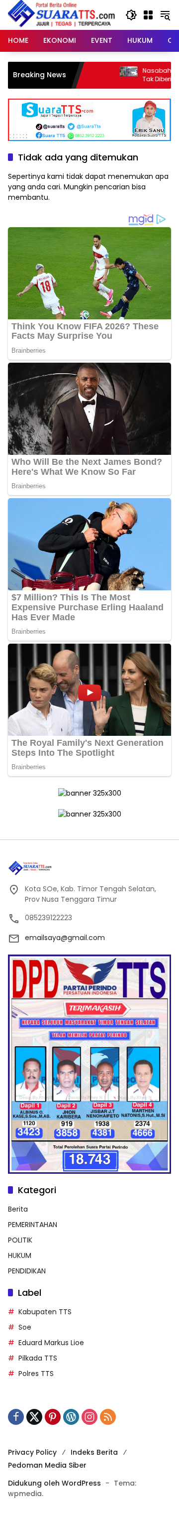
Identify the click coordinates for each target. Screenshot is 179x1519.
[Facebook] (16, 1417)
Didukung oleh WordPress (54, 1483)
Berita (18, 1209)
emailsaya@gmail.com (65, 938)
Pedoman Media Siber (47, 1465)
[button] (131, 15)
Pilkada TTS (37, 1358)
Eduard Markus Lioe (51, 1343)
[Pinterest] (53, 1417)
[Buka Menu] (148, 15)
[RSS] (108, 1417)
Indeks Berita (94, 1452)
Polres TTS (36, 1374)
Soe (24, 1327)
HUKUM (19, 1255)
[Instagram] (89, 1417)
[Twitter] (34, 1417)
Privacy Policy (32, 1452)
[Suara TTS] (61, 14)
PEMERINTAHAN (32, 1225)
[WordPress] (71, 1417)
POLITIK (20, 1240)
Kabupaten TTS (45, 1312)
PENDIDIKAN (27, 1271)
